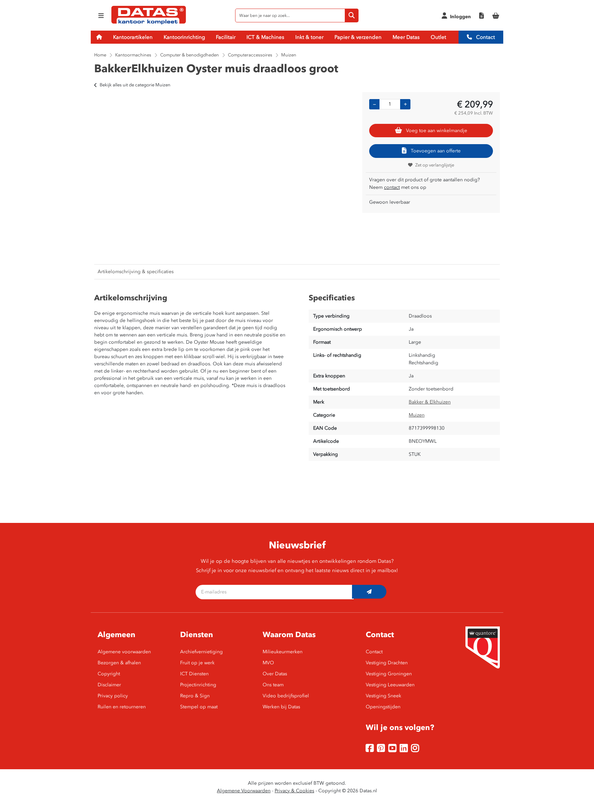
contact (392, 187)
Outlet (438, 37)
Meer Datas (406, 37)
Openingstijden (383, 707)
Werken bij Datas (281, 707)
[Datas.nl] (148, 23)
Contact (485, 37)
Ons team (273, 685)
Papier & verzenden (358, 37)
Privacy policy (113, 696)
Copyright (109, 674)
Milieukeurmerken (282, 652)
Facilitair (225, 37)
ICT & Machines (265, 37)
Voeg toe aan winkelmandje (436, 130)
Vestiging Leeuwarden (390, 685)
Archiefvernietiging (201, 652)
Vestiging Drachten (387, 663)
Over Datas (275, 674)
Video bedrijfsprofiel (286, 696)
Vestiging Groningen (389, 674)
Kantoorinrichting (184, 37)
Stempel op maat (199, 707)
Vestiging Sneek (383, 696)
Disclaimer (109, 685)
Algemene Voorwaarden (244, 791)
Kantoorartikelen (133, 37)
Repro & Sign (195, 696)
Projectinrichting (198, 685)
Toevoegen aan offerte (436, 151)
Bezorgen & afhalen (119, 663)
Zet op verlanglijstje (434, 165)
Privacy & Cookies (294, 791)
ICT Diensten (194, 674)
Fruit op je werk (197, 663)
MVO (268, 663)
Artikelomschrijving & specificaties (136, 272)
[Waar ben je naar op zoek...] (352, 15)
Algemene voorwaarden (124, 652)
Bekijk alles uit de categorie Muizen (135, 84)
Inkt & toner (309, 37)
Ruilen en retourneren (122, 707)
